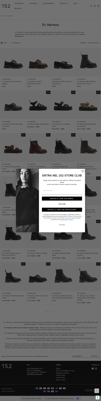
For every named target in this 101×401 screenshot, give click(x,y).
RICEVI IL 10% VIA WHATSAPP (62, 210)
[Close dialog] (83, 171)
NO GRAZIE (62, 225)
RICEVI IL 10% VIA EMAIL (62, 198)
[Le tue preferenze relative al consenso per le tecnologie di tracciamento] (97, 397)
